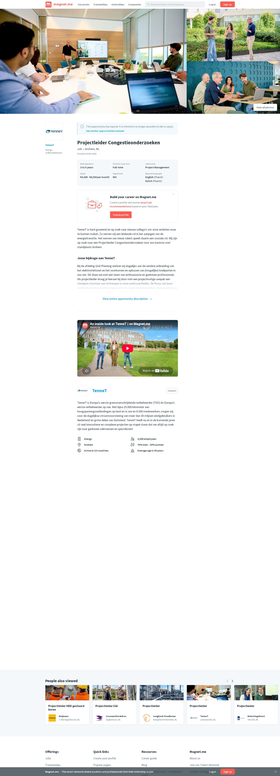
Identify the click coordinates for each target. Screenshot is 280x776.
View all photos (265, 107)
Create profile (121, 214)
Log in (212, 4)
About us (195, 758)
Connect (172, 390)
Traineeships (100, 4)
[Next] (232, 681)
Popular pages (102, 765)
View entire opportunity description (125, 299)
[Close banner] (173, 194)
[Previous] (227, 681)
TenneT (49, 145)
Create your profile (104, 758)
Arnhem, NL (92, 149)
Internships (117, 4)
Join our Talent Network (204, 765)
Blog (144, 765)
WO (115, 177)
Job (79, 149)
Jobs (48, 758)
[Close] (275, 771)
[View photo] (93, 61)
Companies (134, 4)
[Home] (59, 4)
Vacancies (83, 4)
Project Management (157, 167)
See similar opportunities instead (105, 130)
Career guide (149, 758)
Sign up (227, 4)
